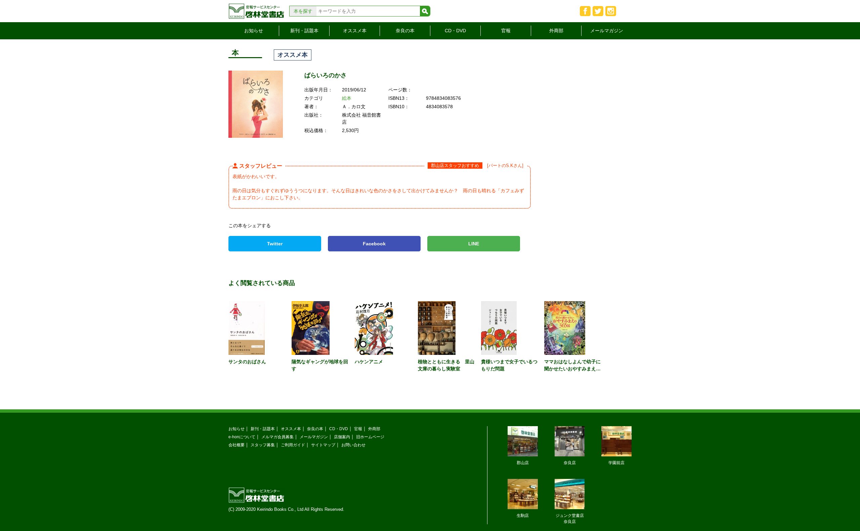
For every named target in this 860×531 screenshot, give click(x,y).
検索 (425, 11)
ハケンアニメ (369, 361)
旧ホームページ (370, 437)
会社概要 (236, 445)
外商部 (556, 30)
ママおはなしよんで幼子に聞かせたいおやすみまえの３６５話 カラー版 (572, 368)
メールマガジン (606, 30)
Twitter (275, 243)
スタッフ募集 (263, 445)
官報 (506, 30)
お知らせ (253, 30)
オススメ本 (355, 30)
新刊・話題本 (304, 30)
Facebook (374, 243)
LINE (473, 243)
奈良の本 (405, 30)
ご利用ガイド (293, 445)
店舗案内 (342, 437)
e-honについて (241, 437)
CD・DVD (455, 30)
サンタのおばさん (247, 361)
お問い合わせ (353, 445)
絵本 (346, 98)
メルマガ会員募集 (277, 437)
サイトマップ (323, 445)
